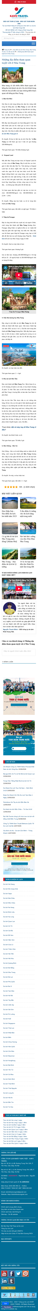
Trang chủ (7, 50)
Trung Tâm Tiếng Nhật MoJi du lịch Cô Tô (17, 781)
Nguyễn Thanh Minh (10, 629)
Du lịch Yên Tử (8, 1070)
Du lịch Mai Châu (9, 898)
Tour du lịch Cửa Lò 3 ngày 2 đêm (14, 1134)
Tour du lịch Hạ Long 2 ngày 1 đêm (15, 1122)
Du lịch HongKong (9, 1060)
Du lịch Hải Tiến (8, 954)
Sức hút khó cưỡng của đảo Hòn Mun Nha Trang (27, 539)
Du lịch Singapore (9, 1023)
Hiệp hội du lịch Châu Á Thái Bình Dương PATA (17, 1233)
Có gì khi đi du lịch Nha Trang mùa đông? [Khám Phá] (10, 539)
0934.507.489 (16, 1188)
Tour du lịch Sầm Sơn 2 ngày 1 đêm (15, 1132)
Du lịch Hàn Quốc (9, 1046)
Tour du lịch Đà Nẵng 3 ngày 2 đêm (15, 1136)
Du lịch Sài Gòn (8, 1009)
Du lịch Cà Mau (8, 1074)
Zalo (5, 1303)
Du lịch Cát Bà (8, 930)
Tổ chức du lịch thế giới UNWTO (12, 1231)
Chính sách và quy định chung (11, 1207)
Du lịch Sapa (7, 893)
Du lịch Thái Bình (9, 1084)
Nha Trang (33, 50)
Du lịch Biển (7, 1037)
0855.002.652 (27, 1188)
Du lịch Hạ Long (8, 917)
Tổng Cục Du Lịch (7, 1228)
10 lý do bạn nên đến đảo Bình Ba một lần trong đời (27, 564)
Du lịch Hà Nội (8, 995)
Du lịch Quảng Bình (9, 963)
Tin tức (4, 51)
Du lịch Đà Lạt (8, 977)
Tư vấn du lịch (10, 51)
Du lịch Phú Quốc (9, 981)
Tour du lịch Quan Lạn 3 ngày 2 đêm (15, 1129)
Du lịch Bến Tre (8, 1102)
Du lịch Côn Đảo (8, 1051)
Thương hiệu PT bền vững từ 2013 (13, 32)
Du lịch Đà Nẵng (8, 968)
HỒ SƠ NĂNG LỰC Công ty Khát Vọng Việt (19, 30)
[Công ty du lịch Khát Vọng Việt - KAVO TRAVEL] (19, 12)
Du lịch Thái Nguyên (10, 1088)
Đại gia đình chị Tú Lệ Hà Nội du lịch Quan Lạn (19, 774)
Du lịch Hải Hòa (8, 958)
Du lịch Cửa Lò (8, 944)
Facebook (7, 1307)
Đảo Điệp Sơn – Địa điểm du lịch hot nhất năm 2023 (9, 513)
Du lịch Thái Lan (8, 1028)
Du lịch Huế (7, 1019)
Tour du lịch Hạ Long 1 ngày (12, 1120)
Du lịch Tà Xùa (8, 1107)
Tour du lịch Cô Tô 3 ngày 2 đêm (14, 1127)
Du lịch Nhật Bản (8, 1033)
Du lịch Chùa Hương (10, 1042)
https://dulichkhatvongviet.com (17, 1194)
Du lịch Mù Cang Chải (10, 889)
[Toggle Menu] (33, 44)
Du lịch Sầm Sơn (8, 940)
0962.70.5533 (5, 1188)
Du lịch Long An (8, 1093)
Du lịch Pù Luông (9, 1014)
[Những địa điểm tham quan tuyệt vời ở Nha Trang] (12, 75)
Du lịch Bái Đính (8, 1065)
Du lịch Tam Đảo (8, 991)
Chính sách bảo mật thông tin (11, 1212)
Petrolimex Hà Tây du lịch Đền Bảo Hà (16, 802)
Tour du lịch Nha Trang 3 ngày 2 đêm (15, 1139)
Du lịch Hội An (8, 1097)
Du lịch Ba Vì (7, 986)
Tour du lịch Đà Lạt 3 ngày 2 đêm (14, 1141)
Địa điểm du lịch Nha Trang (21, 50)
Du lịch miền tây (8, 1005)
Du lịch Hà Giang (9, 884)
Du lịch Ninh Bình (9, 1079)
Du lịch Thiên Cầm (9, 949)
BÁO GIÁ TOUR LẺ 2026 (11, 21)
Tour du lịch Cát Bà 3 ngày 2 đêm (14, 1125)
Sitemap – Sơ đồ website (9, 1214)
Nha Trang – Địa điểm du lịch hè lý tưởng (9, 564)
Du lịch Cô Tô (7, 926)
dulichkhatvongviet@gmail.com (16, 1192)
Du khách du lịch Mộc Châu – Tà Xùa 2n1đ (17, 809)
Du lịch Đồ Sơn (8, 935)
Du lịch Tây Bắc (8, 1000)
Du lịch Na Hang (8, 907)
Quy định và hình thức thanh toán (12, 1209)
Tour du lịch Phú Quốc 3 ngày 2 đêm (15, 1143)
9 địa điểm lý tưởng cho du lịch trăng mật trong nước (28, 513)
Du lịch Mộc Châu (9, 903)
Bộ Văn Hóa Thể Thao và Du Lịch (12, 1226)
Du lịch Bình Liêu (9, 912)
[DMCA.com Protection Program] (8, 1288)
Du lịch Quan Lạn (9, 921)
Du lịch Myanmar (9, 1056)
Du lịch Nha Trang (9, 972)
